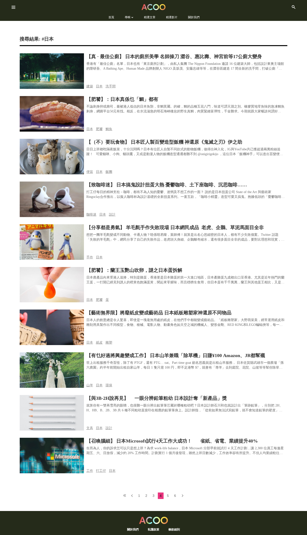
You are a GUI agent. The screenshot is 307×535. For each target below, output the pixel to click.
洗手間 (111, 86)
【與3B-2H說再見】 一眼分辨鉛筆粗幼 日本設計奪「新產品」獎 (156, 398)
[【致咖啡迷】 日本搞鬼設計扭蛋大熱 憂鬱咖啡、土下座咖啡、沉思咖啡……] (52, 199)
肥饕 (99, 129)
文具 (89, 428)
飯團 (109, 172)
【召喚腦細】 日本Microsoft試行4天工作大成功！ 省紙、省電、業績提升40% (173, 441)
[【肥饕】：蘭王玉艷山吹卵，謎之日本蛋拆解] (52, 285)
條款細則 (174, 529)
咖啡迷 (91, 214)
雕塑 (109, 342)
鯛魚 (109, 129)
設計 (112, 214)
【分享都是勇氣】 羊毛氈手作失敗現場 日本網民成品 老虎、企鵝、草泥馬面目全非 (175, 227)
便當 (89, 172)
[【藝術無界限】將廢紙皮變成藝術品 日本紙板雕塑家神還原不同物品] (52, 327)
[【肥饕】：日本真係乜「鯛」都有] (52, 114)
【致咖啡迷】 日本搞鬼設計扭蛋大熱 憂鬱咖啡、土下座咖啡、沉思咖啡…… (166, 184)
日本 (99, 86)
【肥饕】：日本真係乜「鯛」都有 (122, 99)
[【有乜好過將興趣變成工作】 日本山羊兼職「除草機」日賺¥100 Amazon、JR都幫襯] (52, 370)
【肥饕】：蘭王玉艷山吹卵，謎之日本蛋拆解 (134, 270)
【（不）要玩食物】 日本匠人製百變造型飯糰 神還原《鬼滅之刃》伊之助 (164, 142)
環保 (109, 385)
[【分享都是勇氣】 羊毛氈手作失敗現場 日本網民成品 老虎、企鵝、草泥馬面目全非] (52, 242)
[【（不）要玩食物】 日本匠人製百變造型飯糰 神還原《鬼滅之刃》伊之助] (52, 156)
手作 (89, 257)
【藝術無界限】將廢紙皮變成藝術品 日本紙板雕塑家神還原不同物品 (158, 312)
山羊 (89, 385)
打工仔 (101, 471)
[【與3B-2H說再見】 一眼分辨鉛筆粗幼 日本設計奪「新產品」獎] (52, 413)
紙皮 (99, 342)
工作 (89, 471)
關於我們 (133, 529)
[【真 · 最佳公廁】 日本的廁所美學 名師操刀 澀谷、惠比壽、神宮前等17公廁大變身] (52, 71)
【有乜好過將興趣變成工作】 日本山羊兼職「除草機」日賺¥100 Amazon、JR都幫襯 (175, 355)
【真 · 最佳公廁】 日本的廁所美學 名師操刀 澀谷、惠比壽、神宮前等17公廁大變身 (174, 56)
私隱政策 (153, 529)
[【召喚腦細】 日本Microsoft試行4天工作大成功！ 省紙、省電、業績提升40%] (52, 455)
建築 (89, 86)
